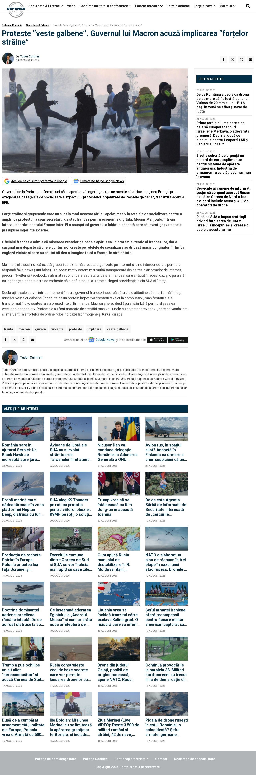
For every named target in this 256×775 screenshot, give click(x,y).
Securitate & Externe (44, 6)
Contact (161, 759)
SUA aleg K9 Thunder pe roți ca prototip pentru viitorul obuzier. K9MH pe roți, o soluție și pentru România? (70, 507)
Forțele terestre (147, 6)
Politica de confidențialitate (55, 759)
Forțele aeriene (178, 6)
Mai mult (226, 6)
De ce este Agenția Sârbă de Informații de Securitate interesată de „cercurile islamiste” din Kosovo (165, 507)
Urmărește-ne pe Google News (102, 181)
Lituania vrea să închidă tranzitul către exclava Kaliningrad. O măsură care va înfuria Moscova (118, 617)
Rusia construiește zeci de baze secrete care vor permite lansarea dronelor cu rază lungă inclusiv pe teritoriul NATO (69, 672)
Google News (105, 340)
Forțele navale (204, 6)
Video (71, 6)
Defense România (12, 25)
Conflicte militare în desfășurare (104, 6)
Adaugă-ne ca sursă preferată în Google (39, 181)
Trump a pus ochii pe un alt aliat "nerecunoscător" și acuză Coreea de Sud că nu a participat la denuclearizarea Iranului (21, 672)
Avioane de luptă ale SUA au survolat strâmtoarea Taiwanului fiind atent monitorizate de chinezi (69, 452)
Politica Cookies (95, 759)
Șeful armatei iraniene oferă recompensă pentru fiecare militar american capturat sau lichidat (165, 617)
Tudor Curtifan (30, 56)
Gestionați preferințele (131, 759)
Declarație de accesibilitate (194, 759)
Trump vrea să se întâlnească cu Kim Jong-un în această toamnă (115, 507)
